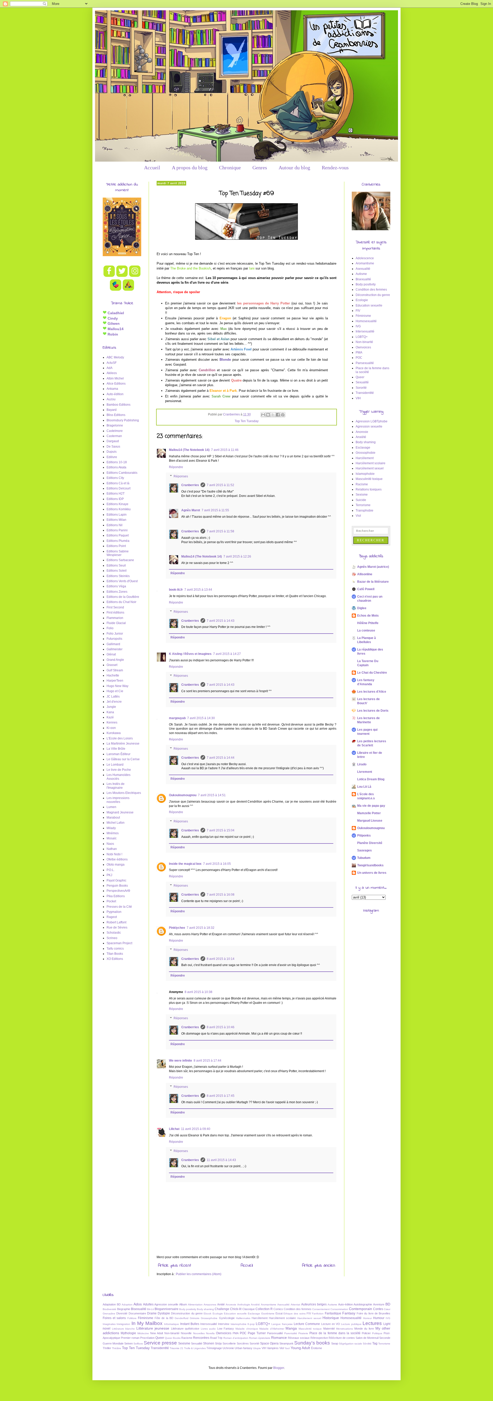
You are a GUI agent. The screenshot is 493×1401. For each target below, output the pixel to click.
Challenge (222, 1309)
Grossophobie (365, 452)
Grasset (112, 665)
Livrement (364, 772)
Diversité (121, 1313)
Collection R (264, 1309)
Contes (378, 1309)
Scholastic (114, 932)
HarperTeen (115, 680)
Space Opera (269, 1343)
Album (183, 1304)
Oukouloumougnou (182, 795)
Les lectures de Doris (372, 710)
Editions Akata (116, 467)
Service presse (160, 1343)
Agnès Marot (190, 510)
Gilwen (113, 323)
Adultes (148, 1304)
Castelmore (115, 431)
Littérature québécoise (185, 1328)
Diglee (361, 608)
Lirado (361, 764)
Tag (374, 1343)
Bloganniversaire (166, 1309)
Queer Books (173, 1338)
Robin (112, 334)
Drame (152, 1313)
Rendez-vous (335, 167)
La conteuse (366, 630)
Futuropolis (114, 639)
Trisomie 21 (176, 1348)
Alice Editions (116, 383)
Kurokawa (114, 733)
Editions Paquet (118, 535)
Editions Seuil (116, 565)
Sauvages (364, 850)
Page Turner (257, 1333)
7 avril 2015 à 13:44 (198, 589)
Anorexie (362, 432)
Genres (259, 167)
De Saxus (113, 446)
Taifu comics (115, 948)
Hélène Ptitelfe (367, 623)
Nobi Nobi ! (114, 854)
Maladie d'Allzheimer (271, 1328)
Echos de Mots (368, 615)
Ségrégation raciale (350, 1343)
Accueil (152, 167)
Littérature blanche (123, 1328)
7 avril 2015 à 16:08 (220, 894)
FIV (358, 310)
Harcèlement (365, 458)
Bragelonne (115, 425)
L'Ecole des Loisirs (120, 738)
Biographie (123, 1309)
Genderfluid (181, 1318)
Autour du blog (294, 167)
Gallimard (113, 644)
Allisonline (364, 574)
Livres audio (208, 1328)
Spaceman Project (119, 943)
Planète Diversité (369, 843)
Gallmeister (114, 649)
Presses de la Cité (119, 906)
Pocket (111, 901)
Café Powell (365, 589)
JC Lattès (113, 696)
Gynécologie (227, 1318)
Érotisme (316, 1348)
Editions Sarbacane (120, 560)
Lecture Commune (307, 1324)
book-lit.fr (176, 589)
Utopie (257, 1348)
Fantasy (348, 1313)
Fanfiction (318, 1313)
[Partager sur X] (273, 414)
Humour (378, 1318)
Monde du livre (364, 1328)
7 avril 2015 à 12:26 (237, 556)
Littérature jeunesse (152, 1328)
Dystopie (164, 1313)
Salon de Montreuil (367, 1337)
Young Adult (300, 1348)
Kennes (112, 722)
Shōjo (218, 1343)
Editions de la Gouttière (123, 597)
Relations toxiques (369, 489)
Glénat (111, 654)
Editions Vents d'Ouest (122, 581)
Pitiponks (364, 835)
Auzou (111, 399)
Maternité (329, 1328)
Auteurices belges (314, 1304)
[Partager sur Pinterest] (282, 414)
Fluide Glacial (116, 623)
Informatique (171, 1324)
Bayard (112, 410)
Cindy (112, 318)
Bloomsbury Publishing (123, 420)
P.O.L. (111, 870)
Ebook (207, 1313)
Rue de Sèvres (117, 927)
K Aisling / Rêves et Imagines (190, 654)
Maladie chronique (246, 1328)
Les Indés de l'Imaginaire (116, 785)
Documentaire (137, 1313)
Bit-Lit (150, 1309)
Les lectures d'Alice (371, 691)
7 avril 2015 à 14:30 (201, 718)
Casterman (114, 436)
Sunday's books (312, 1343)
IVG (358, 326)
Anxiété (361, 437)
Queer (360, 377)
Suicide (361, 500)
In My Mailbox (147, 1323)
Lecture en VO (330, 1323)
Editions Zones (117, 591)
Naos (110, 844)
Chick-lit (235, 1309)
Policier (366, 1333)
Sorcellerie (229, 1343)
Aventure (378, 1304)
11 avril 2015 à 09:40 (195, 1129)
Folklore (132, 1318)
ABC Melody (115, 357)
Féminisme (363, 316)
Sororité (361, 387)
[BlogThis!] (268, 414)
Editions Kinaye (117, 504)
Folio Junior (115, 633)
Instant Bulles (189, 1324)
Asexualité (363, 269)
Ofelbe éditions (117, 859)
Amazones (210, 1304)
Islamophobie (365, 474)
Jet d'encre (114, 701)
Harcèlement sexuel (370, 468)
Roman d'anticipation (235, 1338)
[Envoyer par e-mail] (263, 414)
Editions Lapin (117, 514)
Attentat (295, 1304)
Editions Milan (116, 520)
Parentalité (290, 1333)
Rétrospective (319, 1337)
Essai (279, 1313)
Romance (279, 1337)
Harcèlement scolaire (370, 463)
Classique (248, 1309)
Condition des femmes (371, 289)
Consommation (339, 1309)
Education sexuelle (369, 305)
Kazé (110, 717)
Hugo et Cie (115, 691)
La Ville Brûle (116, 748)
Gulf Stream (115, 670)
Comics (278, 1309)
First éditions (115, 612)
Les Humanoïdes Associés (118, 776)
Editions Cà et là (118, 483)
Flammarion (115, 618)
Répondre (176, 467)
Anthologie (243, 1304)
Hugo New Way (117, 686)
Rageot (112, 917)
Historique (331, 1318)
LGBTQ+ (362, 337)
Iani (251, 268)
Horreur (367, 1318)
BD (387, 1304)
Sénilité (367, 1343)
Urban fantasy (243, 1348)
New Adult (156, 1333)
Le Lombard (115, 764)
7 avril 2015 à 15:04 (220, 830)
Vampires (273, 1348)
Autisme (361, 274)
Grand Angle (115, 660)
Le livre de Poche (119, 770)
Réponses (181, 476)
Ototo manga (116, 864)
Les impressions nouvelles (118, 799)
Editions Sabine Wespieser (118, 553)
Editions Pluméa (118, 541)
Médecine (143, 1333)
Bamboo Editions (118, 404)
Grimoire (195, 1318)
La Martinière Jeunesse (123, 743)
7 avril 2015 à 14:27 (227, 654)
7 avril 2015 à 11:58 (220, 531)
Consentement (321, 1309)
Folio (110, 628)
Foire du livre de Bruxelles (373, 1313)
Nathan (112, 849)
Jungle (111, 707)
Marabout (113, 817)
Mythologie (128, 1333)
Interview (223, 1323)
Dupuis (112, 451)
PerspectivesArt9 (118, 891)
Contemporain (360, 1309)
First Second (115, 607)
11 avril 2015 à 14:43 (221, 1160)
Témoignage (214, 1348)
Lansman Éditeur (118, 754)
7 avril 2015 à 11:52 (220, 485)
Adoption (127, 1304)
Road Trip (216, 1337)
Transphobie (364, 510)
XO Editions (115, 959)
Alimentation (195, 1304)
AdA (109, 368)
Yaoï (287, 1348)
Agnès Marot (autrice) (373, 567)
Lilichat (174, 1129)
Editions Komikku (119, 509)
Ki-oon (111, 728)
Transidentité (365, 393)
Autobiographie (363, 1304)
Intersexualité (365, 331)
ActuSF (112, 363)
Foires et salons (114, 1318)
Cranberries (190, 485)
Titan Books (115, 953)
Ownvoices (363, 347)
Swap (334, 1343)
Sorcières (243, 1343)
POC (359, 357)
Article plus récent (174, 1265)
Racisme (362, 484)
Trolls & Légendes (195, 1348)
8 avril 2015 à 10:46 (220, 1027)
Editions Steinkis (118, 576)
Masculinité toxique (369, 479)
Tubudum (364, 858)
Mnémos (113, 833)
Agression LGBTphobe (371, 421)
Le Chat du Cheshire (372, 672)
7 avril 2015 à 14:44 (220, 757)
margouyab (177, 718)
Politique (377, 1333)
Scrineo (112, 938)
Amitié (221, 1304)
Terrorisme (363, 505)
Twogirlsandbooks (370, 865)
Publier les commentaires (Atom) (198, 1274)
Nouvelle (186, 1333)
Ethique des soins (294, 1313)
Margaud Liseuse (369, 820)
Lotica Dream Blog (370, 779)
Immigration (123, 1324)
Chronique (230, 167)
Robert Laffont (116, 922)
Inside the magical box (185, 864)
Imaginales (109, 1324)
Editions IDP (115, 499)
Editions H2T (116, 493)
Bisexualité (363, 279)
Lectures (372, 1323)
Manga (291, 1328)
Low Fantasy (225, 1328)
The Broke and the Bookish (190, 268)
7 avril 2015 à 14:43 (220, 621)
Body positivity (366, 284)
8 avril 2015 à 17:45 (220, 1096)
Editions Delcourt (118, 488)
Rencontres (201, 1338)
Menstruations (344, 1328)
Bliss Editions (116, 415)
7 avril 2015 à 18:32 (200, 928)
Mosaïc (112, 838)
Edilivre (112, 457)
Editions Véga (116, 586)
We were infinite (180, 1060)
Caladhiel (115, 313)
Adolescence (365, 258)
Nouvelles (199, 1333)
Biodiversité (109, 1309)
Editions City (115, 478)
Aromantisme (365, 263)
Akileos (112, 373)
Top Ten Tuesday (247, 421)
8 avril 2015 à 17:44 (207, 1060)
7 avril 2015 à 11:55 (215, 510)
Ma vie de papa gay (371, 806)
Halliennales (243, 1318)
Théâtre (116, 1348)
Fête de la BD (164, 1318)
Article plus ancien (318, 1265)
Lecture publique (351, 1324)
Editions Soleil (117, 570)
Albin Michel (115, 378)
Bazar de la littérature (373, 581)
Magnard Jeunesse (120, 812)
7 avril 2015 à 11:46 (225, 450)
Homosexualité (366, 321)
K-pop (251, 1324)
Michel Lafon (116, 822)
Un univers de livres (371, 873)
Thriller (107, 1348)
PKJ (109, 875)
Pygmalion (114, 912)
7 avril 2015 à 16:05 (217, 864)
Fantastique (333, 1313)
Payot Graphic (116, 880)
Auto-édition (115, 394)
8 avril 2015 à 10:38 (198, 992)
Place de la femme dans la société (334, 1333)
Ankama (112, 389)
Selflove (138, 1343)
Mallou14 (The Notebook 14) (189, 450)
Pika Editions (116, 896)
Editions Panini (117, 530)
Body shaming (366, 442)
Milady (111, 828)
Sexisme (362, 494)
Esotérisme (267, 1313)
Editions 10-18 (117, 462)
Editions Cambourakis (122, 473)
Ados (138, 1304)
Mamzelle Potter (369, 813)
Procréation (147, 1337)
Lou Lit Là (364, 786)
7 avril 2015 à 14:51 (212, 795)
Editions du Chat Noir (121, 602)
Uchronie (228, 1348)
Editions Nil (114, 525)
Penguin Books (117, 885)
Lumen (111, 807)
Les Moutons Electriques (124, 793)
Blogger (278, 1368)
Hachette (113, 675)
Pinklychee (177, 928)
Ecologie (362, 300)
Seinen (128, 1343)
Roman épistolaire (259, 1338)
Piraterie (303, 1333)
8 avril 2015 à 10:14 (220, 959)
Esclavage (363, 447)
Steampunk (286, 1343)
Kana (110, 712)
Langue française (281, 1324)
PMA (359, 352)
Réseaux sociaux (299, 1337)
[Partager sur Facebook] (277, 414)
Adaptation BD (112, 1304)
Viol (358, 515)
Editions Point (116, 546)
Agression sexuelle (369, 426)
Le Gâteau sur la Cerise (123, 759)
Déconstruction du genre (373, 295)
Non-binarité (364, 342)
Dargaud (113, 441)
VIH (358, 398)
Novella (210, 1333)
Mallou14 (115, 329)
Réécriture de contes (342, 1337)
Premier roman (130, 1337)
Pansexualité (365, 363)
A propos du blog (189, 167)
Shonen (208, 1343)
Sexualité (362, 382)
